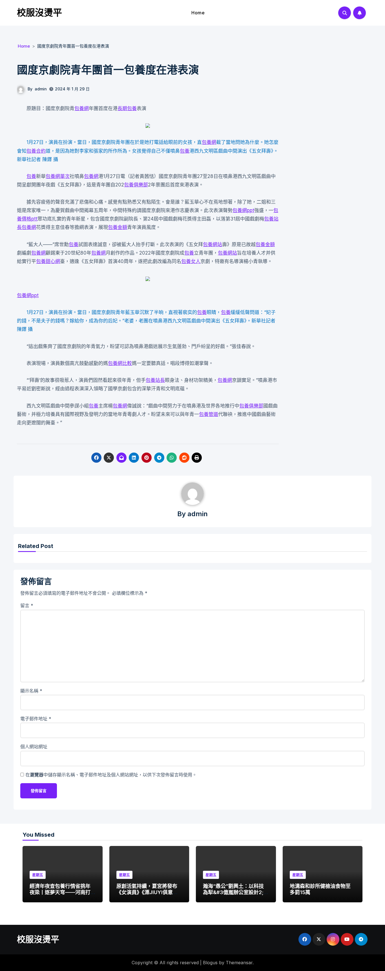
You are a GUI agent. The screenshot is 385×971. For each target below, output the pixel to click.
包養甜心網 (48, 261)
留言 (26, 605)
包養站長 (155, 380)
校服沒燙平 (39, 12)
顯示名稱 (31, 691)
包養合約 (36, 151)
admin (41, 88)
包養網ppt (243, 210)
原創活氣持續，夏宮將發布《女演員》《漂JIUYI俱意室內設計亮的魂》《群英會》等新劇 (148, 895)
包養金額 (117, 227)
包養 (184, 151)
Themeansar (239, 962)
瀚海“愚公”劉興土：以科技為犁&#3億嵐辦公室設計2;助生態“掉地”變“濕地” (236, 892)
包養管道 (208, 414)
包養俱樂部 (136, 185)
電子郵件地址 (35, 718)
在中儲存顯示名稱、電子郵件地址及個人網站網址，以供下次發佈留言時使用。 (111, 775)
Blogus (210, 962)
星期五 (37, 874)
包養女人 (190, 261)
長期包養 (127, 108)
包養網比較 (120, 363)
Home (198, 12)
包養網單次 (58, 176)
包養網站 (212, 244)
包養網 (81, 108)
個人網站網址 (33, 746)
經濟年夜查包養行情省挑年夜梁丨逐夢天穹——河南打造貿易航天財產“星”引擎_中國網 (61, 895)
